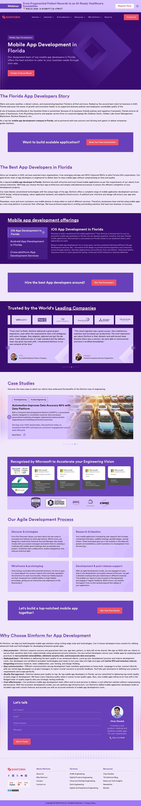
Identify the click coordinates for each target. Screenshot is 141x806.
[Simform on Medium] (26, 776)
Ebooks (106, 788)
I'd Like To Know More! (21, 73)
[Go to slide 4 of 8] (69, 367)
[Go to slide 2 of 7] (66, 444)
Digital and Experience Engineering (84, 788)
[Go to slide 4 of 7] (70, 444)
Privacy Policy (90, 803)
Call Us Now (118, 738)
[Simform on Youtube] (22, 776)
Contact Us (131, 17)
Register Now (124, 6)
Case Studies (108, 774)
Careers (39, 781)
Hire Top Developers (104, 283)
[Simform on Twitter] (17, 776)
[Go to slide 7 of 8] (76, 367)
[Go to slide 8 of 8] (78, 367)
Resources (79, 17)
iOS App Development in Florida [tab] (26, 232)
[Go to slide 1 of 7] (63, 444)
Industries (48, 17)
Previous (7, 348)
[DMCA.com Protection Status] (19, 790)
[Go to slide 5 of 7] (72, 444)
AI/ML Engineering (77, 774)
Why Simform (93, 17)
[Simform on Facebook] (9, 776)
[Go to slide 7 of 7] (77, 444)
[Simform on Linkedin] (13, 776)
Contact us (40, 784)
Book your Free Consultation (102, 142)
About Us (108, 17)
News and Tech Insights (112, 781)
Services (35, 17)
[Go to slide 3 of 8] (67, 367)
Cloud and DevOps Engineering (82, 781)
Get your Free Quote (110, 611)
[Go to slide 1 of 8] (62, 367)
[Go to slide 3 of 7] (68, 444)
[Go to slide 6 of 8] (73, 367)
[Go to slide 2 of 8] (65, 367)
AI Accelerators (63, 17)
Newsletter (107, 784)
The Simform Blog (110, 777)
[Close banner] (137, 6)
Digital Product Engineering (81, 777)
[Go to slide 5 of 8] (71, 367)
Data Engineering (77, 784)
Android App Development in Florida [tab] (27, 243)
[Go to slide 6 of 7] (74, 444)
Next (133, 348)
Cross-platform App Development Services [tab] (24, 254)
